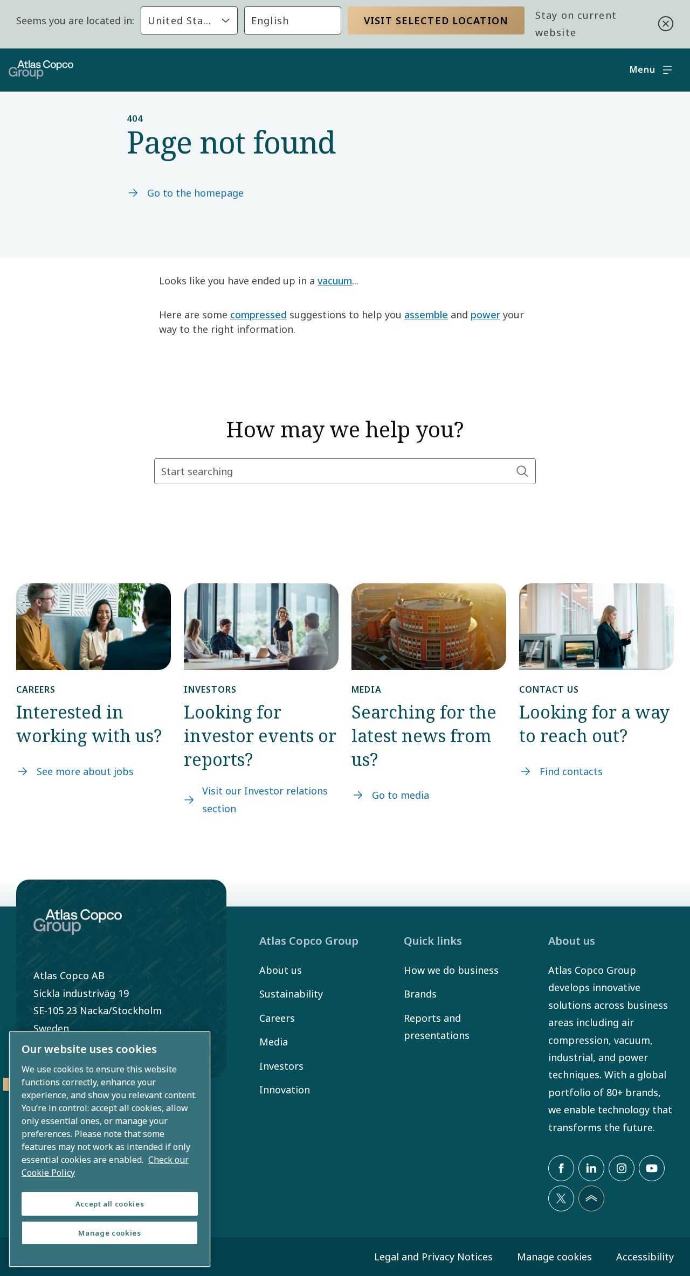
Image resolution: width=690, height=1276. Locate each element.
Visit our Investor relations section (265, 799)
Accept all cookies (109, 1204)
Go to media (400, 795)
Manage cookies (554, 1256)
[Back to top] (591, 1198)
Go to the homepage (195, 192)
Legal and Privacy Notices (433, 1256)
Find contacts (571, 771)
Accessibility (645, 1256)
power (485, 314)
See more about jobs (85, 771)
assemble (426, 314)
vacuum (335, 280)
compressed (258, 314)
